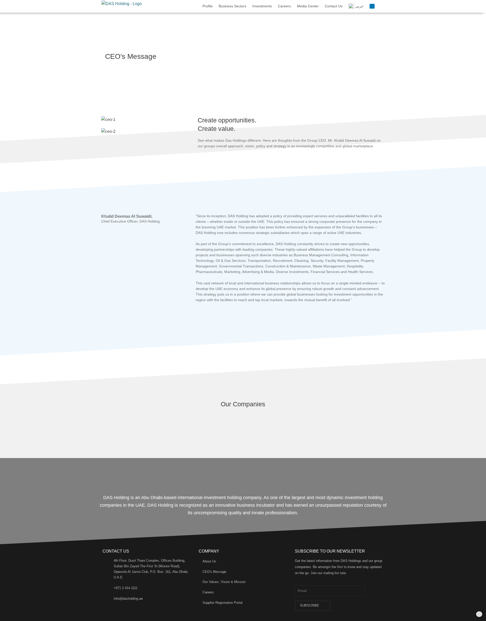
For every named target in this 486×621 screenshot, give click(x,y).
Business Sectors (232, 6)
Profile (207, 6)
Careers (284, 6)
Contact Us (333, 6)
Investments (262, 6)
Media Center (308, 6)
